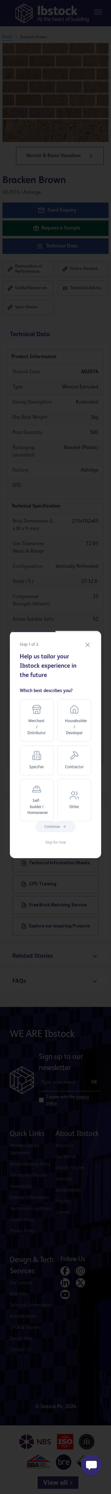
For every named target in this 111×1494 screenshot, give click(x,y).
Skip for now (55, 843)
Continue (52, 827)
